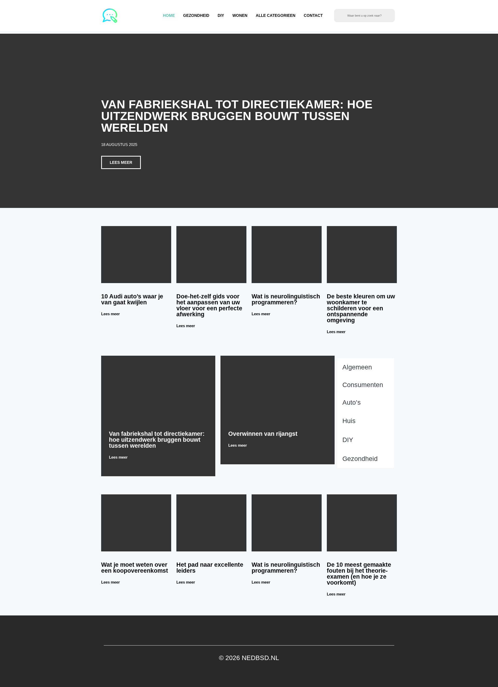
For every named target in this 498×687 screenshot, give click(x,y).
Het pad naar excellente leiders (209, 567)
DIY (221, 15)
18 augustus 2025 (119, 144)
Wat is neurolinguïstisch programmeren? (286, 299)
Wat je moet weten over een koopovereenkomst (134, 567)
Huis (349, 420)
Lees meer (111, 314)
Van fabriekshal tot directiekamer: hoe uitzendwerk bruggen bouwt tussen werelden (236, 116)
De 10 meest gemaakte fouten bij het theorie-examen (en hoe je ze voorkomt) (359, 573)
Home (169, 15)
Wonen (239, 15)
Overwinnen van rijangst (263, 433)
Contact (313, 15)
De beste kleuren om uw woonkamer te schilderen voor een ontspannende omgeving (361, 308)
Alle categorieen (275, 15)
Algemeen (357, 367)
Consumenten (362, 384)
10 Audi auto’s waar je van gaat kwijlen (132, 299)
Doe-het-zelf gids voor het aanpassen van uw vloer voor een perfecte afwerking (209, 305)
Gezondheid (196, 15)
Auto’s (351, 402)
